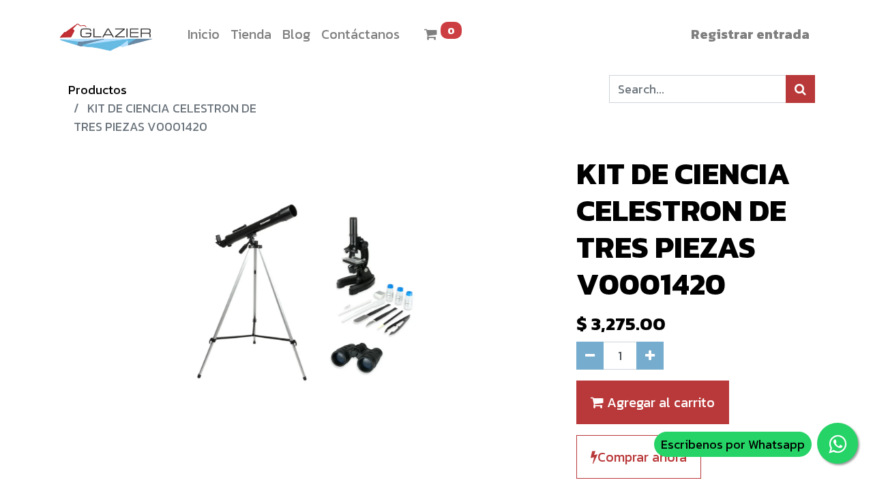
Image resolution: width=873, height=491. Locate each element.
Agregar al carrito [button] (659, 402)
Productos (97, 89)
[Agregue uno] (650, 356)
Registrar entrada (750, 34)
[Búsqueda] (800, 89)
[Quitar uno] (590, 356)
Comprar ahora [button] (642, 457)
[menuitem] (203, 34)
